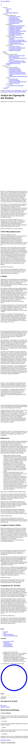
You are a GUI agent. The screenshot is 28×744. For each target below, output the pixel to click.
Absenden (3, 698)
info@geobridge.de (7, 645)
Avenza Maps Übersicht (14, 46)
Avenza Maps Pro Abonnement (16, 85)
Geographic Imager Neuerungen (16, 44)
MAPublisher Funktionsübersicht (16, 33)
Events (7, 86)
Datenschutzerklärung (8, 634)
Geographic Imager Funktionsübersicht (18, 41)
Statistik (4, 727)
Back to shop (4, 705)
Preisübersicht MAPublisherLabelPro (17, 31)
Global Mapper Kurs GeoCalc (13, 63)
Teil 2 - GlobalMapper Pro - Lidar (17, 60)
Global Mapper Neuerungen (15, 21)
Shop (4, 51)
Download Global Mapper (15, 69)
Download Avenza (13, 79)
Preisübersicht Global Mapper (16, 20)
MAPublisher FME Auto (14, 32)
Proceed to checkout (5, 706)
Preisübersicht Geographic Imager (17, 40)
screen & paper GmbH (8, 641)
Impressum (5, 631)
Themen (8, 90)
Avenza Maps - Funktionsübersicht (17, 47)
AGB (4, 633)
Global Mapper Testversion (15, 71)
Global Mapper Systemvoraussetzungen (18, 76)
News (7, 11)
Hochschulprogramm (14, 23)
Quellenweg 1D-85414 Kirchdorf (7, 643)
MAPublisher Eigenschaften (15, 27)
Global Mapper (17, 90)
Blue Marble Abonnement (12, 12)
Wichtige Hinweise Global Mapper (17, 72)
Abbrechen (3, 742)
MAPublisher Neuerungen (15, 34)
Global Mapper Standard (14, 16)
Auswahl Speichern (11, 742)
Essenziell (4, 721)
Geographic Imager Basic (15, 42)
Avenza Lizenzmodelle (14, 80)
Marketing (4, 733)
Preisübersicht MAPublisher (15, 28)
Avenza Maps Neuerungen (15, 49)
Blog (7, 10)
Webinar (8, 64)
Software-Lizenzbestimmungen (10, 635)
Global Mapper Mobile (14, 19)
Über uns (5, 88)
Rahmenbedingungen (14, 57)
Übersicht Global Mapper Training (17, 55)
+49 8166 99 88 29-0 (8, 646)
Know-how (9, 8)
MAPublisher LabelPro (14, 29)
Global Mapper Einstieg (14, 68)
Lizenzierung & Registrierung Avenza (17, 81)
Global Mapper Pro (13, 18)
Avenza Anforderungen (14, 82)
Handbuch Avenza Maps (14, 50)
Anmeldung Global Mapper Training (17, 62)
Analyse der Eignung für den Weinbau (17, 91)
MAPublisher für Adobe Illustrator (17, 25)
